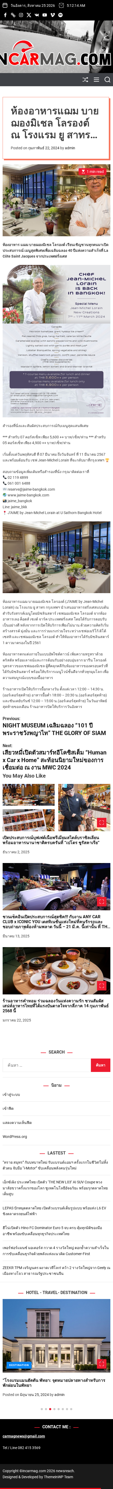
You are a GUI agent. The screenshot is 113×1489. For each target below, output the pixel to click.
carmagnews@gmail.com (24, 1436)
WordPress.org (15, 1136)
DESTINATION (19, 1365)
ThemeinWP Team (58, 1477)
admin (70, 148)
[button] (11, 1360)
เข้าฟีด (8, 1108)
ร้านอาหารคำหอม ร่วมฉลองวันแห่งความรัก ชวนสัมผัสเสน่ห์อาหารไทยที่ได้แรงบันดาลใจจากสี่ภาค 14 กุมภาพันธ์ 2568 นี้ (56, 1005)
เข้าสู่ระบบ (11, 1094)
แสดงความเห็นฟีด (17, 1123)
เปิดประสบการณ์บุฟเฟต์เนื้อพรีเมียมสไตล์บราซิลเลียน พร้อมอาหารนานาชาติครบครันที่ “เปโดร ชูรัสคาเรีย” (51, 840)
